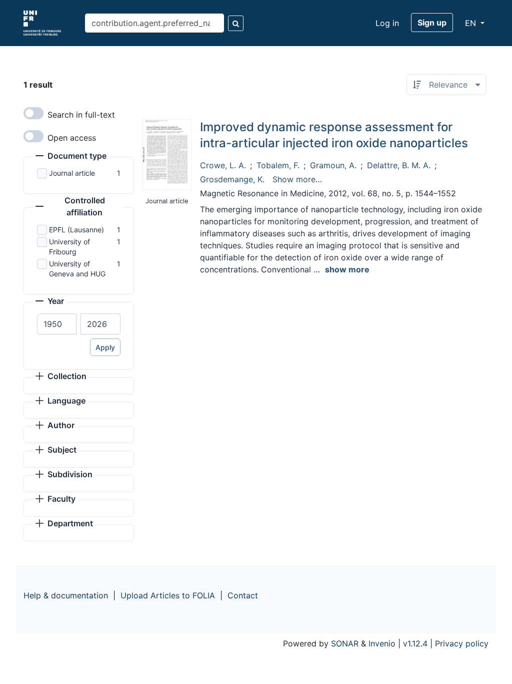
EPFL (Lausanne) (76, 229)
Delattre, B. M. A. (398, 165)
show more (347, 269)
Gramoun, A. (333, 165)
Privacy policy (461, 643)
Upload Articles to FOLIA (167, 595)
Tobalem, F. (278, 165)
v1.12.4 (415, 643)
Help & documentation (66, 595)
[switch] (34, 113)
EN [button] (471, 23)
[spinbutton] (56, 323)
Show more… (297, 179)
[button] (71, 157)
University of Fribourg (69, 246)
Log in (387, 23)
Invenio (382, 643)
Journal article (72, 173)
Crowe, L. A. (223, 165)
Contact (243, 595)
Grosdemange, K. (232, 179)
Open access (72, 138)
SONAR (344, 643)
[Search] (236, 23)
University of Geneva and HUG (77, 268)
